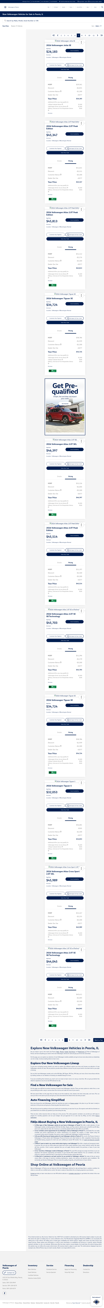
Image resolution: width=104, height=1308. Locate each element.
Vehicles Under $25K (34, 1278)
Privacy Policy (18, 1303)
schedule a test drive (74, 1173)
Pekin (57, 1051)
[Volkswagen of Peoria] (12, 7)
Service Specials (51, 1272)
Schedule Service (51, 1269)
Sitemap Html (39, 1303)
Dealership (88, 1265)
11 (94, 35)
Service (49, 1265)
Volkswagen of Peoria (8, 1303)
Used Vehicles (32, 1272)
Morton (62, 1051)
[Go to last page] (101, 35)
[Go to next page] (97, 35)
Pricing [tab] (70, 77)
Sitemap (33, 1303)
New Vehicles (32, 1269)
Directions (86, 1272)
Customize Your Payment (55, 65)
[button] (81, 42)
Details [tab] (59, 77)
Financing (69, 1265)
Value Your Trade (65, 69)
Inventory (32, 1265)
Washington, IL (82, 1051)
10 (89, 35)
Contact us (33, 1173)
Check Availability (74, 50)
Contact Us (10, 1273)
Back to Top (99, 1040)
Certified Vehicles (33, 1275)
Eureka (66, 1051)
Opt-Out (52, 1303)
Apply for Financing (71, 1269)
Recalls (57, 1303)
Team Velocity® (76, 1303)
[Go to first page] (53, 35)
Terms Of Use (26, 1303)
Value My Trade (69, 1272)
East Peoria (72, 1051)
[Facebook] (5, 1293)
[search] (102, 7)
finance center (74, 1103)
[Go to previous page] (58, 35)
